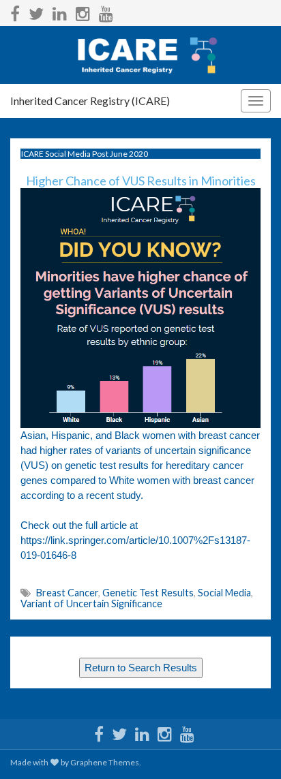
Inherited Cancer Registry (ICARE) (90, 100)
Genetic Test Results (148, 592)
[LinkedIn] (60, 11)
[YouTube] (106, 11)
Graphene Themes (104, 762)
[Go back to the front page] (140, 55)
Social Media (224, 592)
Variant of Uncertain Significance (91, 603)
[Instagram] (83, 11)
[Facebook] (15, 11)
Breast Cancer (67, 592)
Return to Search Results (141, 667)
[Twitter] (36, 11)
